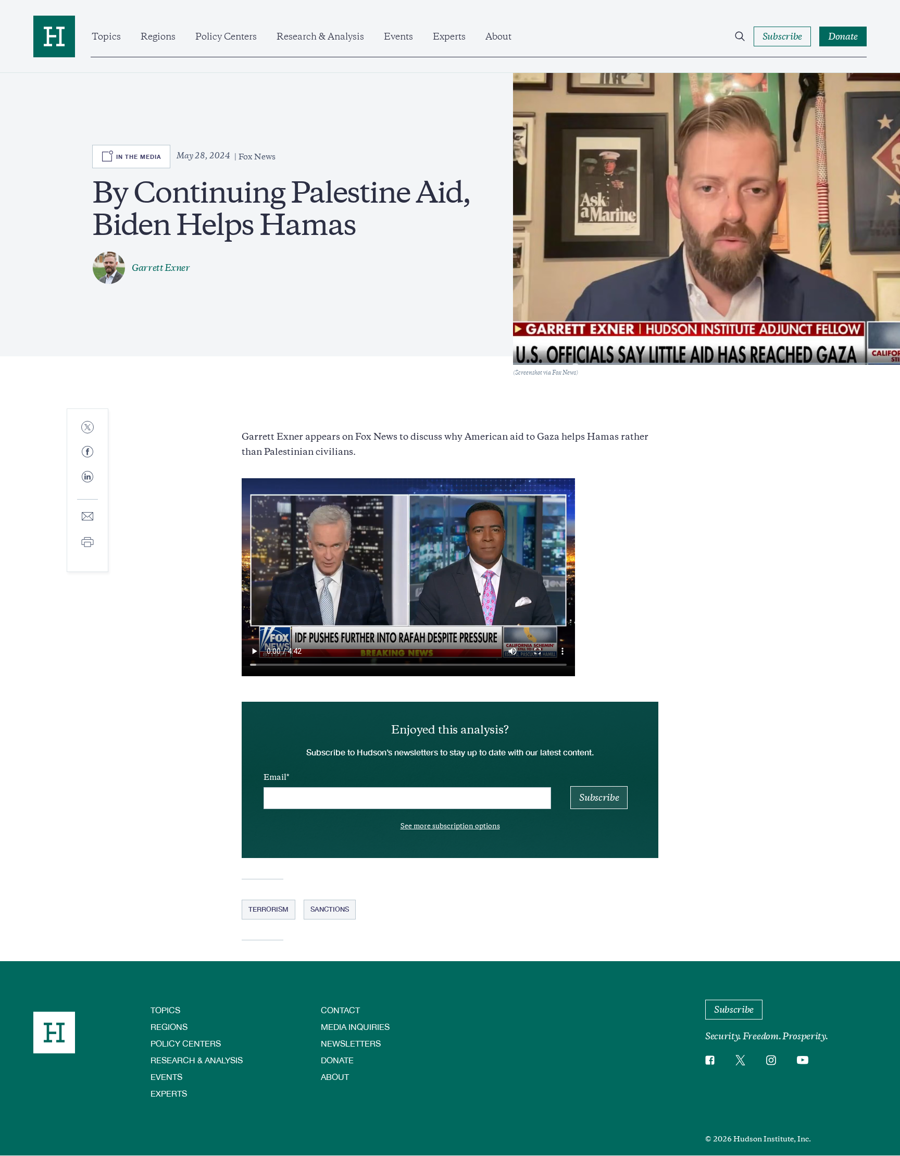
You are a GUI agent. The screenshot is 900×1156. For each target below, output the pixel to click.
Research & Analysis (320, 36)
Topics (106, 36)
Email (275, 777)
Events (398, 36)
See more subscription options (450, 826)
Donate (337, 1060)
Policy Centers (226, 36)
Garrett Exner (161, 268)
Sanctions (329, 909)
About (498, 36)
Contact (340, 1010)
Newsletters (351, 1043)
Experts (449, 36)
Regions (158, 36)
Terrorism (268, 909)
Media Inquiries (355, 1026)
